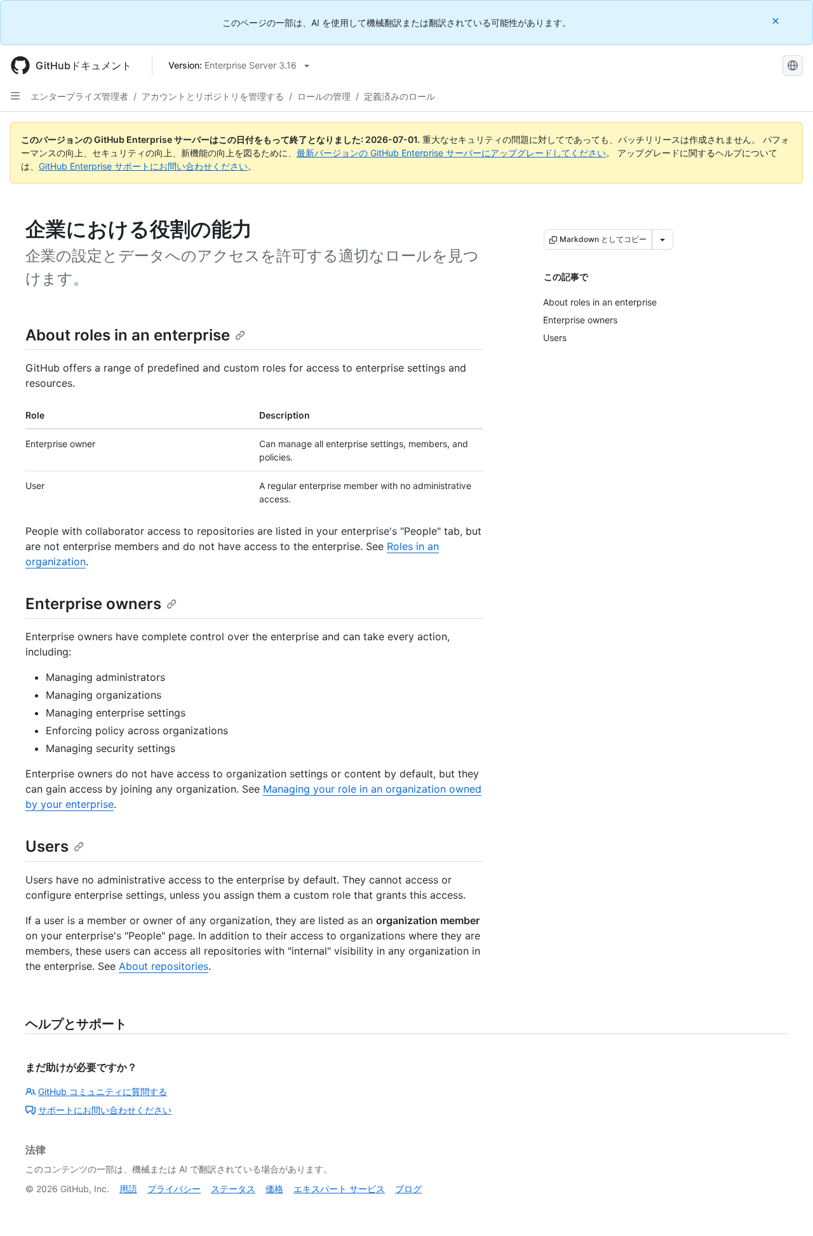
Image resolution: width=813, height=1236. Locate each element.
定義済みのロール (399, 96)
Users (47, 846)
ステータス (233, 1188)
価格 (274, 1188)
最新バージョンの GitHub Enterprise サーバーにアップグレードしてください (451, 152)
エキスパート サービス (339, 1188)
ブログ (408, 1188)
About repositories (163, 966)
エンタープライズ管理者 (79, 96)
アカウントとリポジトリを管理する (213, 96)
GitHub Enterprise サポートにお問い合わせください (143, 166)
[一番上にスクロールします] (785, 1208)
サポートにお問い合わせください (104, 1110)
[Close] (777, 20)
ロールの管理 (324, 96)
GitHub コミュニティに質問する (102, 1091)
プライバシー (174, 1188)
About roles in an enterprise (127, 335)
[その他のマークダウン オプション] (662, 239)
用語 (128, 1188)
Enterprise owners (93, 603)
